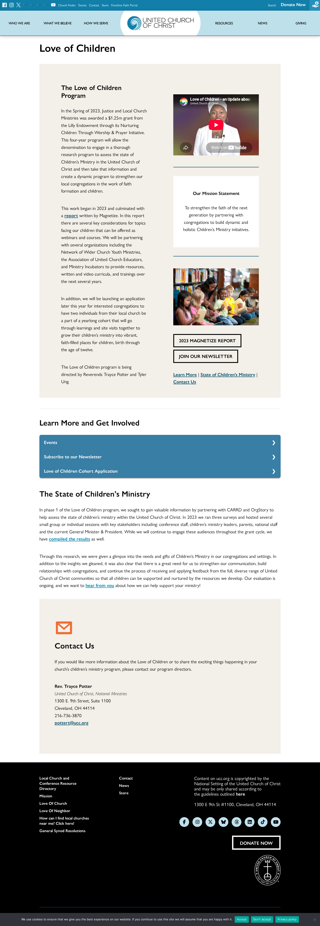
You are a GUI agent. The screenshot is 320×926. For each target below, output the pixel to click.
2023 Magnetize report (207, 340)
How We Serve (96, 23)
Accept (242, 919)
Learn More (185, 374)
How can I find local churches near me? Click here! (64, 820)
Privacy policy (287, 919)
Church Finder (67, 5)
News (124, 785)
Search (272, 5)
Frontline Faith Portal (124, 5)
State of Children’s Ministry (227, 374)
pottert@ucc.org (71, 722)
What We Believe (58, 23)
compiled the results (69, 538)
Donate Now (293, 4)
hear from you (100, 585)
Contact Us (184, 381)
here (240, 793)
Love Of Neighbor (54, 810)
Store (105, 5)
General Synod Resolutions (62, 830)
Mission (45, 795)
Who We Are (19, 23)
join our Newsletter (205, 356)
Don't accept (262, 919)
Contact (94, 5)
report (71, 215)
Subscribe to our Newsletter (73, 456)
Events (82, 5)
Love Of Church (53, 803)
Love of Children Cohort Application (81, 470)
